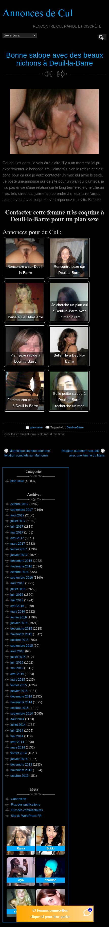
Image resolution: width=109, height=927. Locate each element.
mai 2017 (16, 532)
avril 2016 (17, 606)
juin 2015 (16, 662)
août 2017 (17, 515)
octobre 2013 (19, 776)
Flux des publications (25, 804)
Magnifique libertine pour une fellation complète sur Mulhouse (27, 453)
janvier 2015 (19, 691)
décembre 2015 (21, 628)
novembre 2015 (21, 634)
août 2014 (17, 719)
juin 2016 (16, 594)
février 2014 (18, 753)
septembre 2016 (21, 577)
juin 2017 (16, 526)
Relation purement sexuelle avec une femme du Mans (83, 453)
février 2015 (18, 685)
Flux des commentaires (27, 810)
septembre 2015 (21, 645)
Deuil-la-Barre (75, 427)
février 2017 (18, 549)
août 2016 (17, 583)
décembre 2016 (21, 561)
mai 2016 (16, 600)
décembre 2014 (21, 696)
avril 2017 (17, 538)
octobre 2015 (19, 640)
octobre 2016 (19, 572)
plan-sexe (36, 427)
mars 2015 (17, 679)
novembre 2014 (21, 702)
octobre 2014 (19, 708)
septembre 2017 (21, 510)
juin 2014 (16, 730)
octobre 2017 (19, 504)
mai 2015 (16, 668)
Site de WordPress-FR (26, 816)
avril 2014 (17, 742)
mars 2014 (17, 747)
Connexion (18, 799)
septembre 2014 (21, 713)
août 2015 (17, 651)
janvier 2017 (19, 555)
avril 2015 (17, 674)
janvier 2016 (19, 623)
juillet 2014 (18, 725)
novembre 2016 (21, 566)
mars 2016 (17, 611)
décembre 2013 (21, 764)
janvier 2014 (19, 759)
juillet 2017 (18, 521)
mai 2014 (16, 736)
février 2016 (18, 617)
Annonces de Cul (38, 12)
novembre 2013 (21, 770)
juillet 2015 (18, 657)
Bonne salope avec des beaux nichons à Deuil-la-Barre (54, 59)
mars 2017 (17, 543)
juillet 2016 (18, 589)
